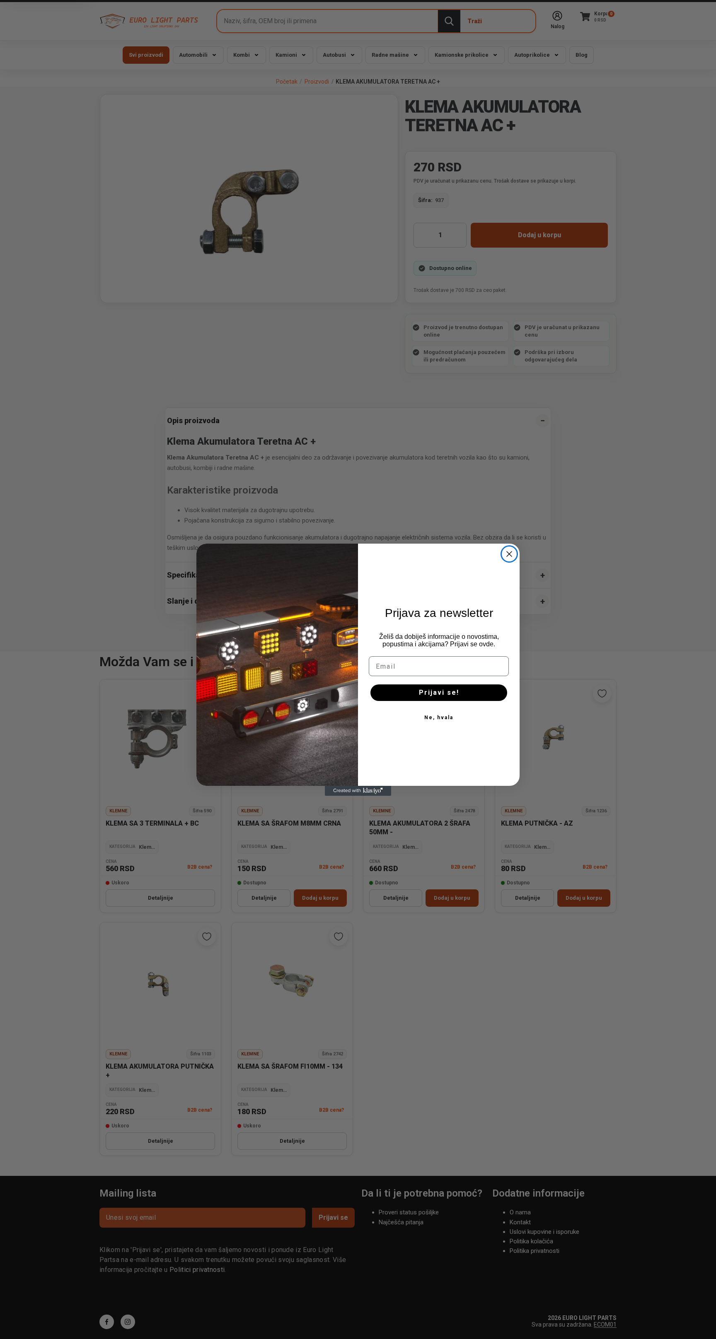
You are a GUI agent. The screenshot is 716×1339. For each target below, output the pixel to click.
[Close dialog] (509, 554)
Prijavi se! (439, 692)
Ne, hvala (438, 717)
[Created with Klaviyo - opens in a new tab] (358, 791)
